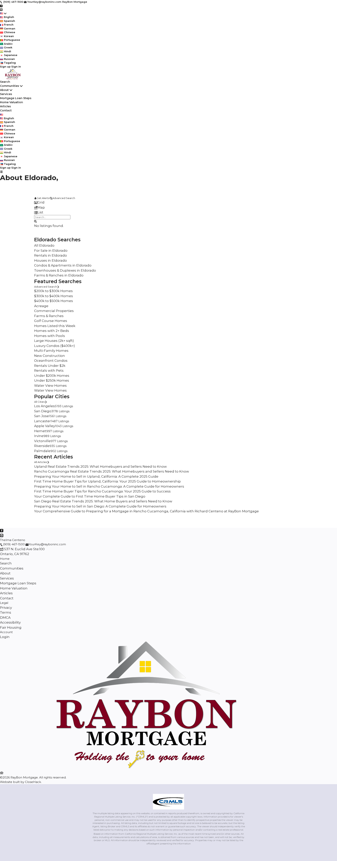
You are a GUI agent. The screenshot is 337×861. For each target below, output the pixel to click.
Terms (5, 612)
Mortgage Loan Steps (15, 98)
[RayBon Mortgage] (146, 768)
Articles (5, 106)
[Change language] (3, 13)
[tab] (168, 202)
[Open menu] (1, 172)
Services (6, 94)
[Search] (35, 221)
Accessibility (10, 622)
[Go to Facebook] (1, 5)
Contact (6, 110)
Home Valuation (11, 102)
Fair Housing (10, 627)
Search (5, 82)
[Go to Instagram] (1, 9)
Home (5, 559)
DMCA (5, 617)
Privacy (6, 608)
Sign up (5, 66)
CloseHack (33, 782)
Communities (9, 86)
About (4, 90)
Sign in (16, 66)
